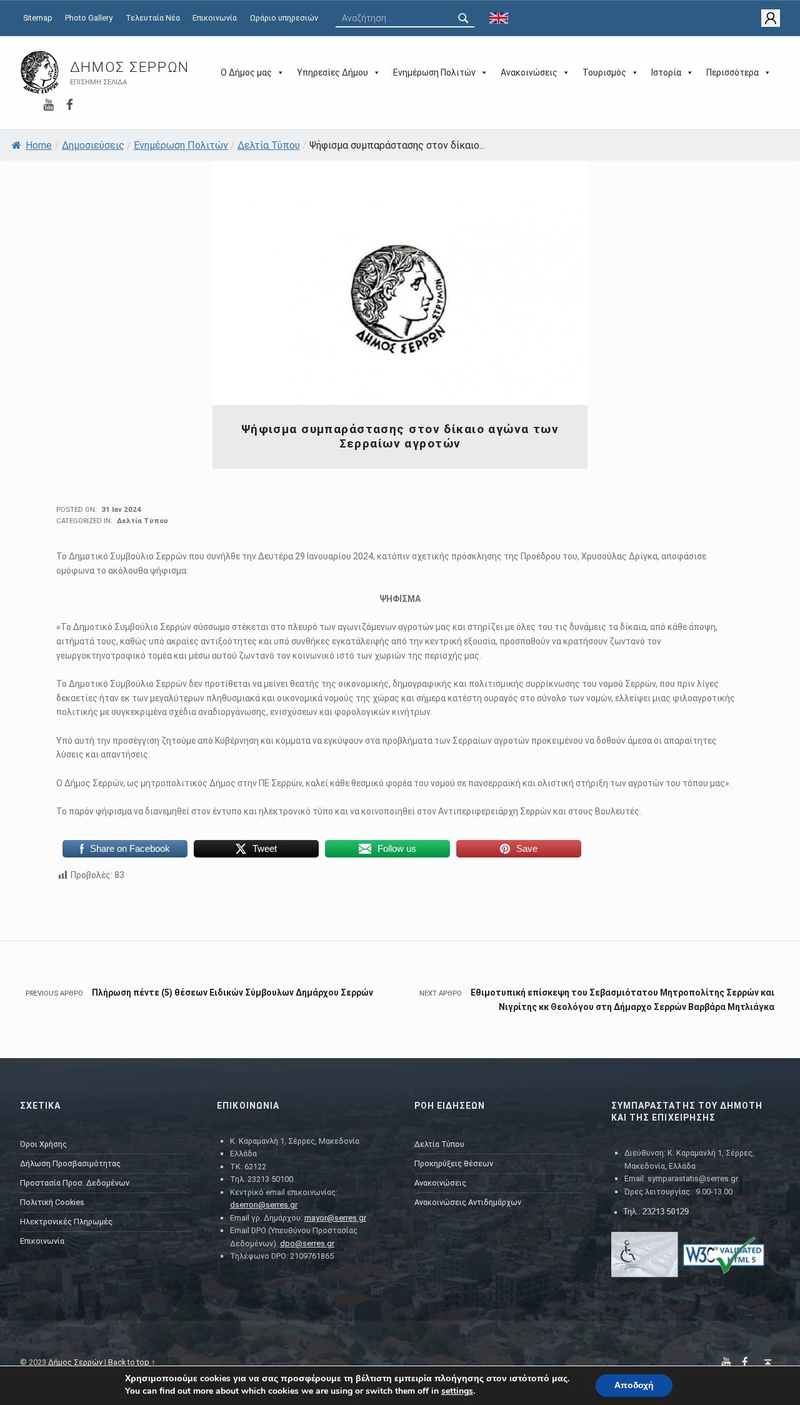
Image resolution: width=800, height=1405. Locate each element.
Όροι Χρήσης (43, 1144)
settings (457, 1391)
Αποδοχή (634, 1385)
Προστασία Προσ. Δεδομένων (74, 1183)
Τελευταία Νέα (153, 17)
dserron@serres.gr (264, 1204)
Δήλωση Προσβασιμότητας (70, 1163)
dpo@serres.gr (307, 1243)
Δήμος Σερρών (129, 67)
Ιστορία (666, 73)
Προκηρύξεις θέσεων (453, 1163)
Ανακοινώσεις (529, 73)
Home (39, 145)
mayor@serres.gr (335, 1217)
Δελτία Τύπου (269, 145)
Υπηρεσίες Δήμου (332, 73)
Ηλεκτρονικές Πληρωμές (66, 1221)
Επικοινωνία (214, 17)
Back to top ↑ (132, 1362)
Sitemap (37, 17)
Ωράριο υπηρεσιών (284, 17)
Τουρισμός (604, 73)
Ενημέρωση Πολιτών (434, 73)
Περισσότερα (732, 73)
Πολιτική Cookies (52, 1202)
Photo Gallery (88, 17)
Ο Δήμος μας (246, 73)
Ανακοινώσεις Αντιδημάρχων (467, 1202)
